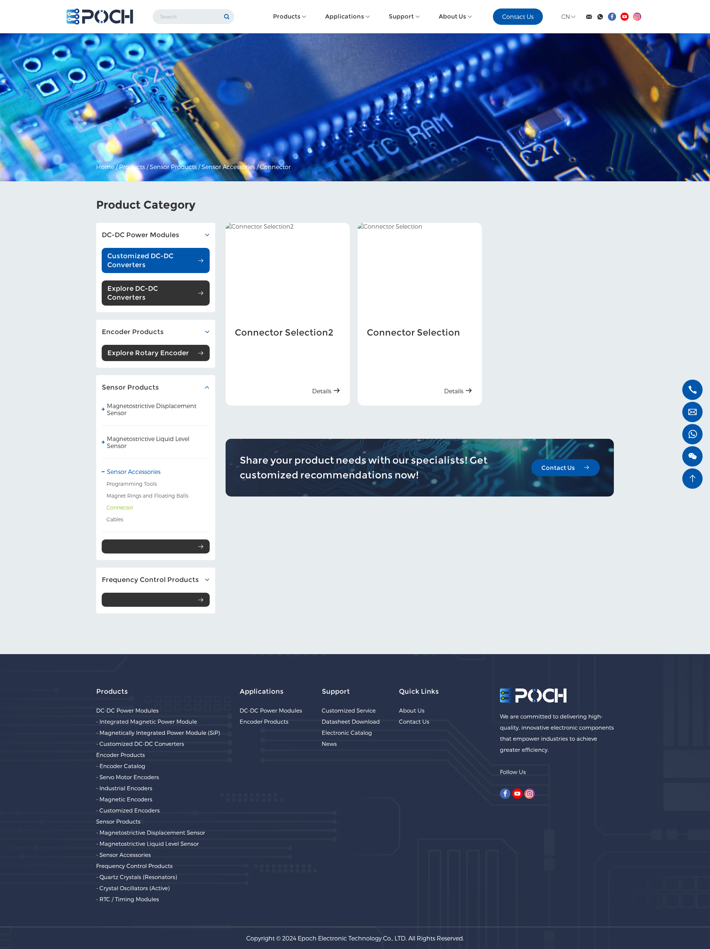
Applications (345, 16)
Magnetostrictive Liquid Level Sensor (148, 442)
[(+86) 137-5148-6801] (692, 390)
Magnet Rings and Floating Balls (147, 495)
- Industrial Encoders (124, 788)
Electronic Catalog (347, 732)
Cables (114, 519)
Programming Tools (131, 484)
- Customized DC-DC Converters (140, 743)
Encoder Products (120, 754)
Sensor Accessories (228, 166)
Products (287, 16)
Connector (275, 166)
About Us (453, 16)
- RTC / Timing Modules (127, 899)
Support (402, 16)
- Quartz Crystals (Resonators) (136, 877)
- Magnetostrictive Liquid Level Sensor (147, 843)
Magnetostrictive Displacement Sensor (151, 409)
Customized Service (349, 710)
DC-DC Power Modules (127, 710)
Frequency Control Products (134, 865)
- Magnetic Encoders (124, 799)
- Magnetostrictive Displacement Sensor (150, 832)
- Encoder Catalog (120, 766)
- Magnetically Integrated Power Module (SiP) (158, 732)
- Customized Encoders (128, 810)
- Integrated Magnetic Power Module (146, 721)
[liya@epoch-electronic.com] (692, 412)
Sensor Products (173, 166)
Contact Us (518, 16)
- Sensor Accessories (123, 854)
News (329, 743)
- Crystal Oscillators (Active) (133, 888)
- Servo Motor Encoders (127, 777)
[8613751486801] (692, 434)
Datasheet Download (351, 721)
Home (105, 166)
